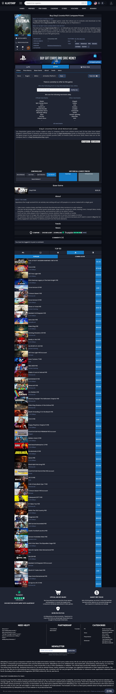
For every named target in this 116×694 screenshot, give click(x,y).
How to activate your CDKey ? (11, 636)
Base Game (38, 70)
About (47, 70)
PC (75, 39)
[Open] (20, 3)
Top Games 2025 (107, 639)
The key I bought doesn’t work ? (11, 634)
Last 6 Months (41, 174)
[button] (111, 3)
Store (19, 76)
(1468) (84, 233)
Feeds (53, 70)
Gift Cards (105, 634)
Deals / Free (105, 636)
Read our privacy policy (97, 691)
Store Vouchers (106, 629)
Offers (18, 70)
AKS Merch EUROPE (107, 643)
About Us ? (5, 629)
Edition (36, 76)
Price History (27, 70)
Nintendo (87, 640)
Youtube (77, 629)
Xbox (85, 633)
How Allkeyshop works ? (9, 630)
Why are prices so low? (9, 632)
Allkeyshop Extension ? (9, 639)
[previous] (16, 35)
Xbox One (82, 39)
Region (27, 76)
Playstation (87, 637)
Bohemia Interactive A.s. (54, 45)
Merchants (53, 630)
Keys (61, 76)
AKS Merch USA (106, 641)
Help (110, 691)
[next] (29, 35)
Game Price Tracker (108, 630)
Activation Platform (49, 76)
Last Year (31, 174)
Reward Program (107, 632)
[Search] (89, 3)
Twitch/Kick (53, 629)
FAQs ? (4, 637)
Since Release (21, 174)
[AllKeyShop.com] (8, 3)
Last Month (51, 174)
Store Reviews (106, 637)
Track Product (36, 179)
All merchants (58, 123)
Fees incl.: (92, 76)
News (60, 70)
